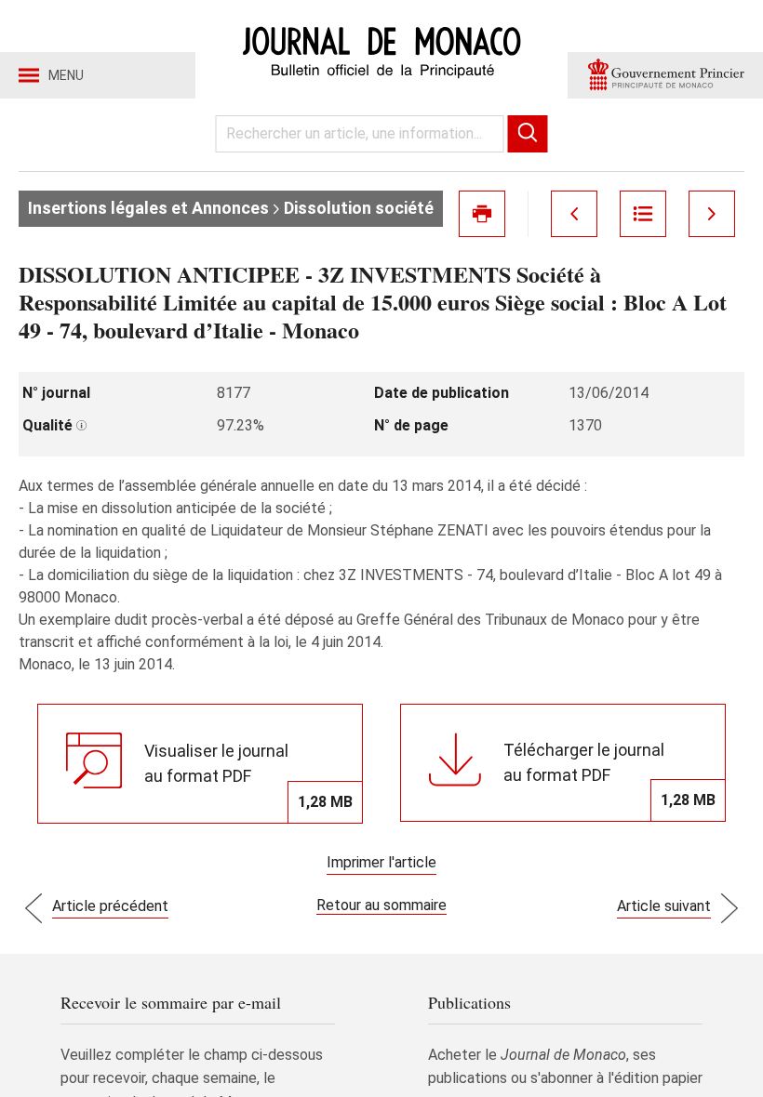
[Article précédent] (574, 214)
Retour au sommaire (381, 905)
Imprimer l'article (381, 862)
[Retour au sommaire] (643, 214)
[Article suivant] (712, 214)
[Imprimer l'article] (482, 214)
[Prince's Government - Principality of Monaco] (665, 75)
